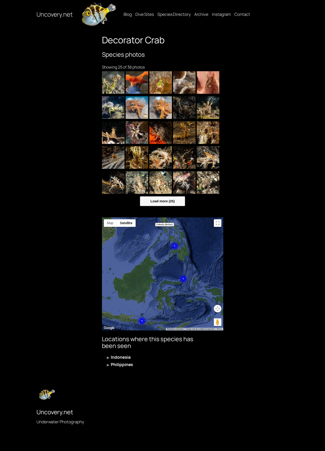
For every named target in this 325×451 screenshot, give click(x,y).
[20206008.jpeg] (137, 107)
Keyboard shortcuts (175, 329)
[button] (164, 224)
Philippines (122, 364)
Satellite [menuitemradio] (126, 223)
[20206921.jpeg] (208, 82)
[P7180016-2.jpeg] (208, 132)
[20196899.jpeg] (184, 107)
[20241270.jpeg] (113, 82)
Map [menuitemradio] (110, 223)
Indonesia (121, 357)
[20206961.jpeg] (184, 82)
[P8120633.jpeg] (184, 182)
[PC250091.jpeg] (113, 132)
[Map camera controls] (217, 308)
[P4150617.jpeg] (137, 157)
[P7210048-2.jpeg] (160, 132)
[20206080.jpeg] (113, 107)
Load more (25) (162, 201)
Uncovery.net (54, 14)
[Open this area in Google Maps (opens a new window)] (109, 328)
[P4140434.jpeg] (160, 157)
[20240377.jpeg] (137, 82)
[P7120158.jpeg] (113, 157)
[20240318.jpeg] (160, 82)
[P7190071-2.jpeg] (184, 132)
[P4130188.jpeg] (208, 157)
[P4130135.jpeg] (113, 182)
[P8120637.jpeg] (160, 182)
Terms (219, 329)
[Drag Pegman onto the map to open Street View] (217, 322)
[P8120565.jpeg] (208, 182)
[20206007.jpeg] (160, 107)
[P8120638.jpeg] (137, 182)
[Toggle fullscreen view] (217, 223)
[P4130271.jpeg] (184, 157)
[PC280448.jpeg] (208, 107)
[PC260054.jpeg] (137, 132)
